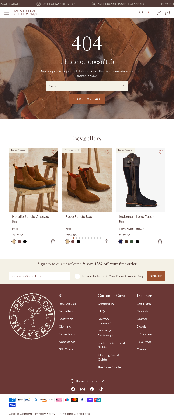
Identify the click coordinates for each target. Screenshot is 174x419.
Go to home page (87, 99)
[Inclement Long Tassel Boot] (120, 241)
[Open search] (141, 13)
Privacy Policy (45, 413)
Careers (142, 349)
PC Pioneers (145, 334)
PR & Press (144, 341)
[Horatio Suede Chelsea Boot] (13, 241)
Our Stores (144, 303)
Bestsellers (87, 138)
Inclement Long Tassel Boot (136, 219)
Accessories (67, 341)
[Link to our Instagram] (82, 389)
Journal (142, 319)
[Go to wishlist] (150, 13)
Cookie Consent (20, 413)
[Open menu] (6, 13)
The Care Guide (109, 367)
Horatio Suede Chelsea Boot (30, 219)
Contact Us (106, 303)
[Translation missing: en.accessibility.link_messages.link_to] (32, 316)
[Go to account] (159, 13)
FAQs (101, 311)
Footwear (66, 319)
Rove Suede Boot (79, 216)
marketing (135, 276)
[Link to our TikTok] (101, 389)
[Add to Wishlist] (54, 152)
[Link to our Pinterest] (92, 389)
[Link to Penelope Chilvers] (25, 12)
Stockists (142, 311)
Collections (67, 334)
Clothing (65, 326)
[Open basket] (167, 13)
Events (141, 326)
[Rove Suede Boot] (67, 241)
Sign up (156, 276)
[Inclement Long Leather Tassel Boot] (137, 241)
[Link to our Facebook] (73, 389)
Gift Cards (66, 349)
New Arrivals (67, 303)
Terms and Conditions (74, 413)
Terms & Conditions (110, 276)
